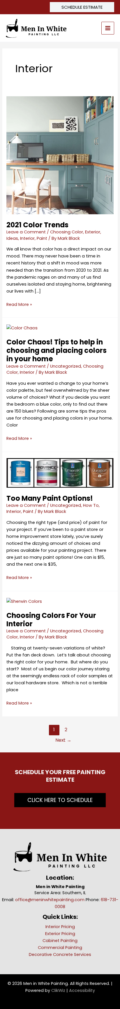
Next (63, 740)
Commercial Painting (60, 947)
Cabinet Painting (60, 940)
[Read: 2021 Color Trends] (59, 155)
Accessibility (82, 990)
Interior (27, 238)
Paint (42, 238)
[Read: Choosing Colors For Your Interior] (24, 601)
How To (91, 505)
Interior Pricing (60, 927)
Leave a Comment (26, 232)
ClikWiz (58, 990)
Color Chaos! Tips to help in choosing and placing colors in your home (56, 350)
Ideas (12, 238)
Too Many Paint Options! (49, 498)
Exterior (92, 232)
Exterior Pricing (60, 934)
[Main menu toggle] (107, 28)
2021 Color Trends (37, 225)
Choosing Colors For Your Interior (51, 620)
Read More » (19, 304)
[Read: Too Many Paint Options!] (59, 473)
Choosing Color (66, 232)
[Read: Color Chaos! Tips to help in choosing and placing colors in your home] (22, 328)
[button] (82, 7)
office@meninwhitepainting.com (49, 900)
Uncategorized (65, 366)
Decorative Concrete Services (60, 954)
